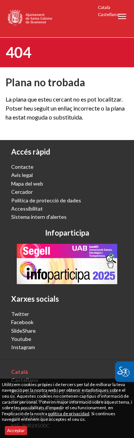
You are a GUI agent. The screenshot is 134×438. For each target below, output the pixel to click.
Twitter (20, 314)
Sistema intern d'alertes (39, 217)
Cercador (22, 192)
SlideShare (23, 330)
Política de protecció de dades (46, 200)
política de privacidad (68, 413)
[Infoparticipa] (67, 264)
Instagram (23, 347)
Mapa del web (27, 183)
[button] (122, 16)
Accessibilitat (27, 208)
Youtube (21, 339)
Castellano (108, 14)
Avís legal (22, 175)
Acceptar (16, 430)
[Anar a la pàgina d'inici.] (30, 18)
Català (104, 7)
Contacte (22, 167)
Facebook (22, 322)
